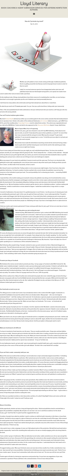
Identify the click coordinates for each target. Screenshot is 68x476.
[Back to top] (66, 463)
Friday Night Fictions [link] (23, 123)
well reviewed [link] (44, 121)
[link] (9, 119)
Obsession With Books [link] (44, 125)
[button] (34, 14)
